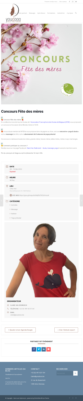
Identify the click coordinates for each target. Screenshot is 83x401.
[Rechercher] (76, 13)
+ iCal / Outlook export (66, 330)
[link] (50, 122)
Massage (14, 209)
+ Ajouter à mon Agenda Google (20, 330)
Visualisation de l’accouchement (13, 374)
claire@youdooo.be (17, 315)
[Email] (48, 349)
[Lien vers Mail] (76, 1)
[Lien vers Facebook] (69, 1)
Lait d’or (7, 378)
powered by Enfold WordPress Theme (38, 398)
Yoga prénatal (16, 218)
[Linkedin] (44, 349)
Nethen (13, 214)
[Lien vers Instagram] (72, 1)
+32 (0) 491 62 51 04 (26, 309)
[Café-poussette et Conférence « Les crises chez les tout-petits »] (1, 200)
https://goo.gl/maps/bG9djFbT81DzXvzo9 (34, 195)
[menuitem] (51, 1)
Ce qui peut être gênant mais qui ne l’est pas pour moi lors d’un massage (15, 383)
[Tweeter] (39, 349)
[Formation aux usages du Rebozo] (81, 200)
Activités (14, 205)
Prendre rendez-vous (51, 1)
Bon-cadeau (63, 1)
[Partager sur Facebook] (34, 349)
